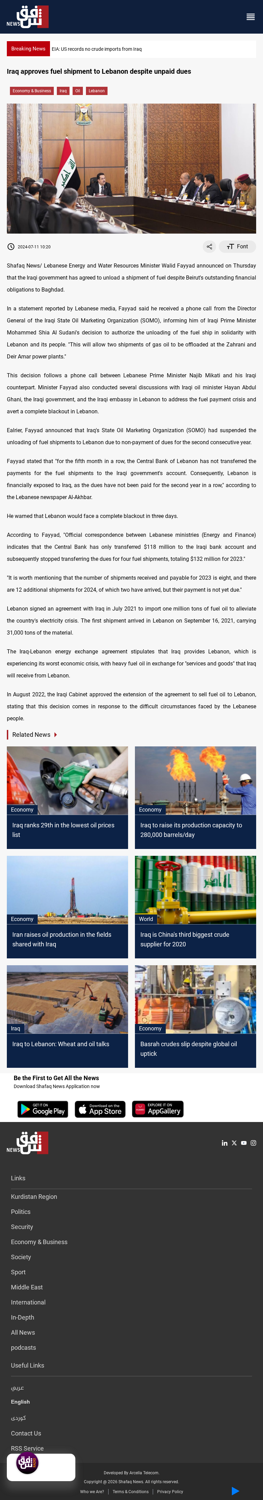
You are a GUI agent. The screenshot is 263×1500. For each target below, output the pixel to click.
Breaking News (28, 49)
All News (23, 1332)
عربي (17, 1388)
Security (22, 1226)
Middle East (27, 1287)
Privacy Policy (170, 1491)
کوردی (18, 1418)
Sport (18, 1272)
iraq (63, 90)
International (28, 1302)
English (20, 1403)
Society (21, 1257)
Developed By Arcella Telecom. (132, 1473)
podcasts (23, 1347)
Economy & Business (32, 90)
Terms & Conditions (131, 1491)
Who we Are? (92, 1491)
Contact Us (26, 1433)
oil (77, 90)
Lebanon (97, 90)
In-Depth (22, 1317)
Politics (20, 1211)
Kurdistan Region (34, 1196)
